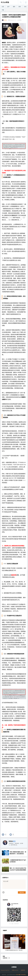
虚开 (8, 6)
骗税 (14, 6)
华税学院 (23, 970)
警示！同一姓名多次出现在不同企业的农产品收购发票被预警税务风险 (18, 869)
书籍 (3, 10)
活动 (25, 6)
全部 (3, 6)
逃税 (20, 6)
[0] (3, 834)
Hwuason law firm (5, 970)
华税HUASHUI (15, 970)
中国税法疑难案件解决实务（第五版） (14, 950)
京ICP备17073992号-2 (21, 974)
